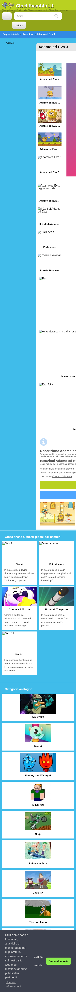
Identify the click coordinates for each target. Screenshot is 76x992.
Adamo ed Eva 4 (50, 73)
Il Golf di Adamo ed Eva (50, 217)
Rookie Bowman (50, 264)
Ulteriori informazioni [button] (13, 984)
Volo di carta (56, 563)
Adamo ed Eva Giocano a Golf (50, 142)
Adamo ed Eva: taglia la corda (50, 194)
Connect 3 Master (62, 476)
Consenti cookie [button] (58, 961)
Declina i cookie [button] (38, 961)
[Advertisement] (20, 55)
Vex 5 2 (19, 653)
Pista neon (50, 241)
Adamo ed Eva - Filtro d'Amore (50, 119)
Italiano (19, 25)
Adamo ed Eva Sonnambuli (50, 96)
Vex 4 (19, 563)
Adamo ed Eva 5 (50, 166)
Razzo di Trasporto (56, 608)
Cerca (59, 16)
